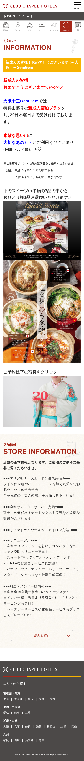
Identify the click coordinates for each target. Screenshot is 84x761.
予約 (78, 30)
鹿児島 (29, 740)
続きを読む (42, 635)
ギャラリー (18, 30)
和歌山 (51, 726)
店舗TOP (6, 30)
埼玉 (31, 699)
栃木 (52, 699)
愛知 (6, 712)
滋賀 (39, 726)
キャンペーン (54, 30)
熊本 (41, 740)
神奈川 (18, 699)
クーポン (42, 30)
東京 (6, 699)
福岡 (6, 740)
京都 (63, 726)
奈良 (28, 726)
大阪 (6, 726)
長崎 (17, 740)
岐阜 (17, 712)
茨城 (41, 699)
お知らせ (66, 30)
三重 (28, 712)
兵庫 (17, 726)
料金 (29, 30)
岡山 (74, 726)
